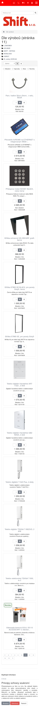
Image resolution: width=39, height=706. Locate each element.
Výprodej (17, 69)
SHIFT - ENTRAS (9, 51)
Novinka (32, 69)
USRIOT (6, 56)
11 (25, 655)
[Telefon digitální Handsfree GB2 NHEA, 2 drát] (20, 419)
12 (29, 655)
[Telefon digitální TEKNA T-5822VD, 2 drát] (20, 516)
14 (5, 658)
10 (21, 655)
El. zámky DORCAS (10, 59)
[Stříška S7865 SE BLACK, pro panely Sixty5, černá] (20, 274)
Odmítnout (15, 703)
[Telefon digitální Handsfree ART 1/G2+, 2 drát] (20, 370)
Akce (24, 69)
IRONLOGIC (8, 54)
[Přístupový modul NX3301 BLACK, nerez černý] (20, 175)
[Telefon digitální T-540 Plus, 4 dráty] (20, 469)
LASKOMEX (8, 46)
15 (9, 658)
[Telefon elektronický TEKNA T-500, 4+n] (20, 565)
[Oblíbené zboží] (28, 3)
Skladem (8, 69)
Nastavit (23, 703)
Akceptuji (5, 703)
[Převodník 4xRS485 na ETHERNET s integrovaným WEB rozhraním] (20, 126)
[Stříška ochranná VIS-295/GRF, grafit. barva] (20, 225)
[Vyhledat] (36, 12)
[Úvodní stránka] (3, 32)
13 (33, 655)
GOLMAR (7, 48)
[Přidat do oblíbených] (24, 102)
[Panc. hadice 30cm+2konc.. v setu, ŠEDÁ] (20, 82)
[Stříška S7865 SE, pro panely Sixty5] (20, 323)
